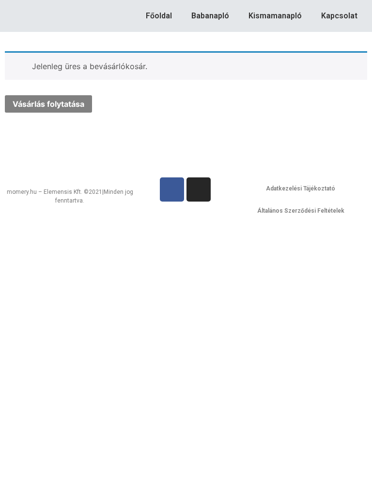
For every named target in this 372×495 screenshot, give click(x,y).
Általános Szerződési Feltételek (300, 210)
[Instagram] (198, 189)
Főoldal (159, 15)
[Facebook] (172, 189)
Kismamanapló (275, 15)
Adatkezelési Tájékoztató (300, 188)
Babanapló (210, 15)
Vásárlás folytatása (48, 104)
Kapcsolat (339, 15)
